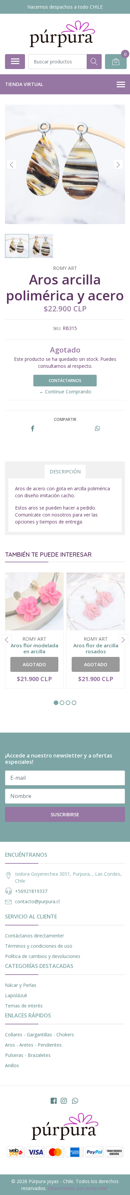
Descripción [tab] (65, 471)
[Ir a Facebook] (54, 1100)
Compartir (65, 419)
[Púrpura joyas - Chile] (62, 34)
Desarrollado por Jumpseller (78, 1188)
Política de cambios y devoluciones (42, 956)
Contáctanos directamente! (34, 935)
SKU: (57, 328)
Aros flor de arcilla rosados (95, 648)
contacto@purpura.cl (37, 901)
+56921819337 (31, 891)
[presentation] (12, 164)
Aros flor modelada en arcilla (34, 648)
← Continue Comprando (65, 391)
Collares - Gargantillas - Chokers (39, 1034)
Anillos (12, 1065)
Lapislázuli (16, 995)
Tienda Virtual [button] (24, 84)
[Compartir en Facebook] (32, 429)
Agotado (34, 664)
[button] (56, 702)
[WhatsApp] (75, 1100)
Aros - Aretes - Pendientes (33, 1045)
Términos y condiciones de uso (38, 946)
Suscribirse (65, 814)
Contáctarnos (65, 380)
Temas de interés (24, 1005)
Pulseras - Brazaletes (28, 1055)
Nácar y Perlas (20, 985)
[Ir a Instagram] (64, 1100)
